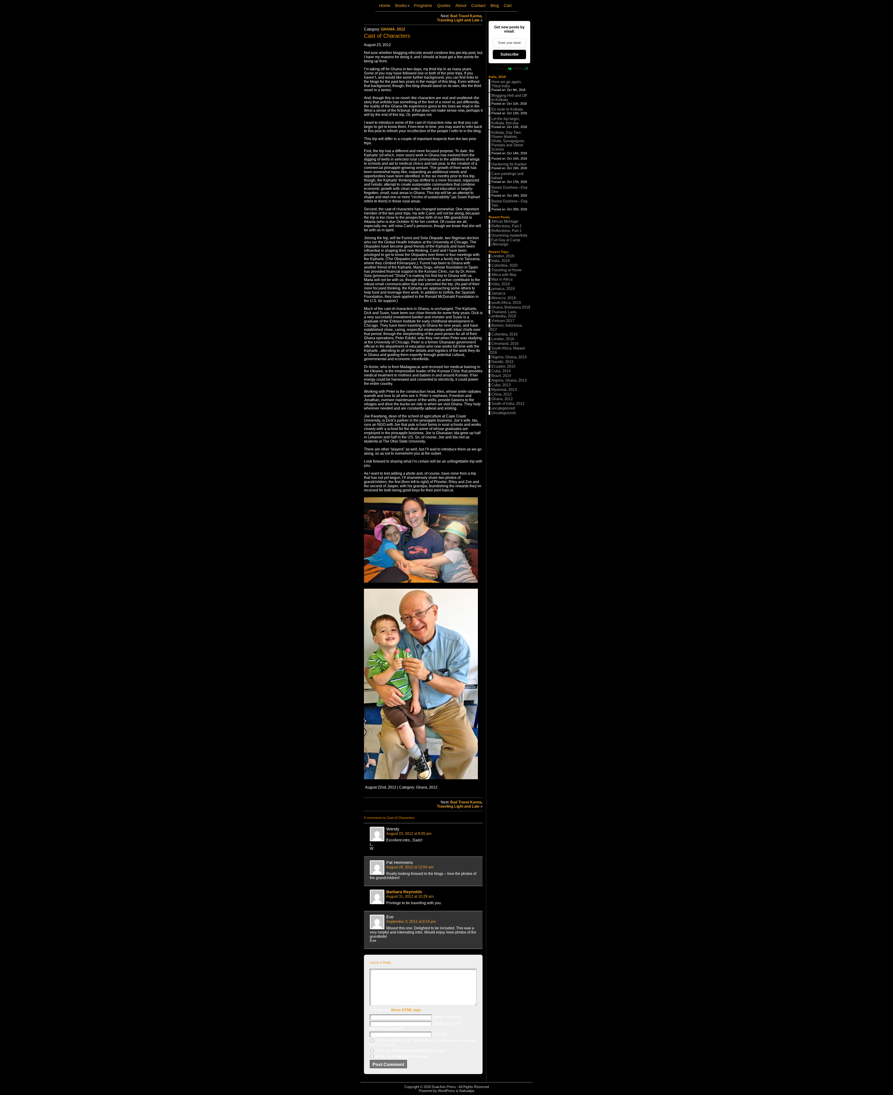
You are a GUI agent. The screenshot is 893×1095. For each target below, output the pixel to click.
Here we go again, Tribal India (506, 84)
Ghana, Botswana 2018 (510, 307)
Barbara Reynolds (404, 892)
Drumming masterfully (509, 235)
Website (440, 1034)
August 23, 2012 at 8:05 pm (408, 834)
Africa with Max (503, 275)
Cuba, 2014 (501, 371)
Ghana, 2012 (393, 29)
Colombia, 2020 (504, 265)
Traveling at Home (506, 270)
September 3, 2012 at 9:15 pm (411, 922)
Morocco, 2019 (503, 298)
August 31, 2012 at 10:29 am (409, 896)
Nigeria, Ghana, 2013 (509, 380)
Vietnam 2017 (502, 321)
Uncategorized (503, 413)
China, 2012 (501, 394)
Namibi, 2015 (502, 362)
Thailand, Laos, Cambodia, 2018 (503, 314)
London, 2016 (502, 339)
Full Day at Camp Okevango (505, 242)
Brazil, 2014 (501, 376)
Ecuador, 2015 (503, 366)
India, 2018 (497, 77)
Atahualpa (466, 1091)
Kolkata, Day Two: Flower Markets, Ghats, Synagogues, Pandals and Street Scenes (508, 141)
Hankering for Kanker (508, 164)
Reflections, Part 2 (506, 226)
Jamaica (498, 293)
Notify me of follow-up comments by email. (410, 1051)
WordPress (446, 1091)
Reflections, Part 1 (506, 231)
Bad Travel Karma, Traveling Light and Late (460, 18)
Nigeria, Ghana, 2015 (509, 357)
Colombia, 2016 (504, 334)
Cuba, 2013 (501, 385)
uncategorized (503, 408)
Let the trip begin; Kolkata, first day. (505, 121)
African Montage (504, 221)
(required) (446, 1017)
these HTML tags (406, 1010)
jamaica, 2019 (503, 289)
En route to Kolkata (507, 109)
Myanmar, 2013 (504, 390)
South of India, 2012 (507, 404)
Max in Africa (502, 279)
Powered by (498, 68)
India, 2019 (500, 261)
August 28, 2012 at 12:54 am (409, 867)
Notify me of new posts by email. (401, 1056)
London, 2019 (502, 256)
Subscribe (509, 54)
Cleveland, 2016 (505, 344)
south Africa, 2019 (506, 303)
